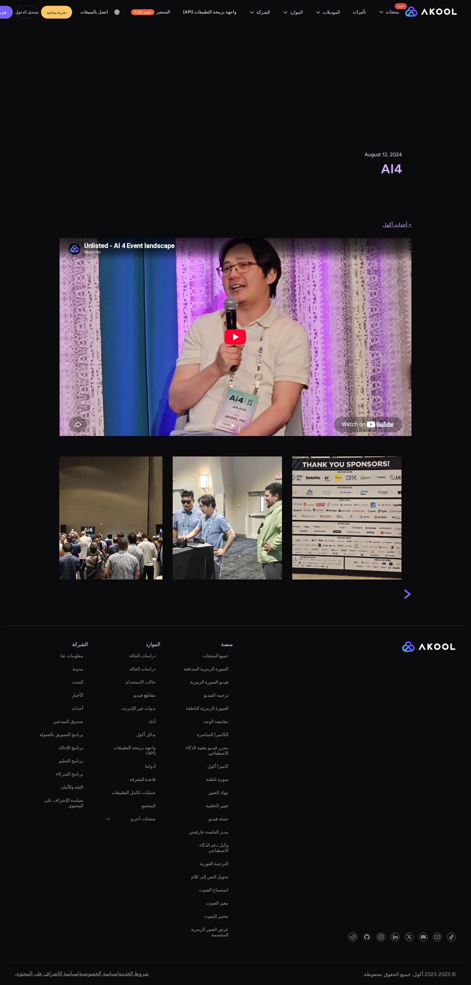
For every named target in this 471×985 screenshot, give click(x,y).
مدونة (77, 669)
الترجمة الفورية (214, 863)
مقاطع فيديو (145, 695)
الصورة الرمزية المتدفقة (206, 669)
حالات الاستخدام (141, 682)
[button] (389, 12)
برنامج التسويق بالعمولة (61, 734)
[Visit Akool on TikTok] (451, 936)
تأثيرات (359, 12)
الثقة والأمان (72, 787)
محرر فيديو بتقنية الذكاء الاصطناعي (207, 750)
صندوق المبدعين (68, 721)
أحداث (77, 708)
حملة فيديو (218, 819)
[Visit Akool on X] (409, 936)
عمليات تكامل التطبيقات (134, 792)
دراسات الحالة (142, 656)
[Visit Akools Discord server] (423, 936)
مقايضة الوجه (215, 721)
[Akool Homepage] (431, 12)
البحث (77, 682)
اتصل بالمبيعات (94, 12)
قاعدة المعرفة (142, 779)
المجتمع (149, 806)
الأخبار (77, 695)
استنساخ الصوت (213, 890)
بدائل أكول (146, 734)
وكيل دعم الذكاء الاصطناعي (213, 847)
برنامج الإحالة (71, 748)
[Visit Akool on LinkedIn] (395, 936)
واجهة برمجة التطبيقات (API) (209, 12)
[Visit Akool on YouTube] (437, 936)
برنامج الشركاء (69, 774)
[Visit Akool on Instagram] (380, 936)
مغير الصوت (217, 903)
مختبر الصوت (216, 916)
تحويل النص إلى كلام (209, 877)
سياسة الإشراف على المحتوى (63, 803)
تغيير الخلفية (217, 806)
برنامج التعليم (71, 761)
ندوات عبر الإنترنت (138, 708)
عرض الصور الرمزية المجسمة (209, 932)
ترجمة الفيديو (216, 695)
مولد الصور (218, 792)
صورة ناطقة (217, 779)
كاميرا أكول (217, 766)
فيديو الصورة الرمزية (209, 682)
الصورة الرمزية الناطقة (207, 708)
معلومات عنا (72, 656)
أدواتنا (150, 766)
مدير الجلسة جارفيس (208, 832)
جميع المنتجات (215, 656)
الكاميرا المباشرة (212, 734)
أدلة (152, 721)
